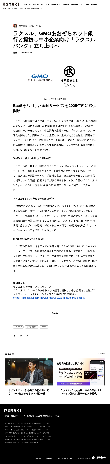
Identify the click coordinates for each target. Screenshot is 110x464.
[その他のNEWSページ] (30, 4)
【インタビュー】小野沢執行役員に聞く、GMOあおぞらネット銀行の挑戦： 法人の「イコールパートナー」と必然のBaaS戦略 (28, 392)
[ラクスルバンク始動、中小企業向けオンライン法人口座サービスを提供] (81, 371)
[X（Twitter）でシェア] (21, 335)
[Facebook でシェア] (14, 335)
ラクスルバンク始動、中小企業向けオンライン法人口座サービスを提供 (81, 392)
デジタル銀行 (31, 327)
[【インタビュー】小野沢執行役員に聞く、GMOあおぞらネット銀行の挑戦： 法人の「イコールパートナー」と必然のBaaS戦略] (29, 371)
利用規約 (49, 458)
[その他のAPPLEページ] (48, 4)
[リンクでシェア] (27, 335)
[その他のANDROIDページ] (59, 4)
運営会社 (38, 458)
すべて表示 (100, 353)
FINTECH (18, 327)
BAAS (44, 327)
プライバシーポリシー (65, 458)
